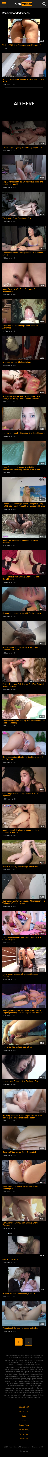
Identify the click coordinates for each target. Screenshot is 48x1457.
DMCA (24, 1416)
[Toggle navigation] (4, 4)
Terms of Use (24, 1434)
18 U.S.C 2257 (24, 1407)
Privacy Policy (24, 1425)
